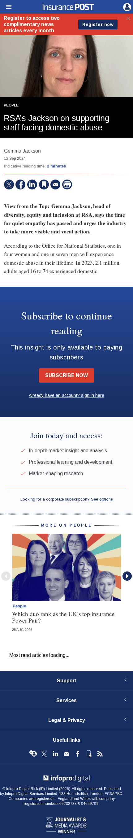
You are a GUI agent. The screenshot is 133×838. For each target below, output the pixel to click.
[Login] (126, 6)
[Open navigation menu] (6, 7)
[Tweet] (9, 184)
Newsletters (66, 754)
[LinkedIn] (32, 184)
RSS (100, 754)
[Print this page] (67, 184)
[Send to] (55, 184)
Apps (88, 754)
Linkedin (55, 754)
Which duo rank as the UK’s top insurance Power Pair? (63, 616)
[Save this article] (44, 184)
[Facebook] (20, 184)
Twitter (44, 754)
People (11, 105)
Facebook (77, 754)
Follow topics (33, 754)
